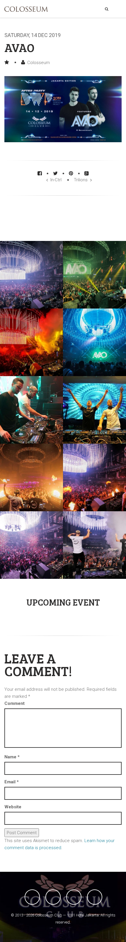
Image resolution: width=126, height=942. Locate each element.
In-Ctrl (56, 179)
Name (12, 757)
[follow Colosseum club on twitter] (53, 897)
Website (12, 806)
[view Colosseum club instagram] (94, 897)
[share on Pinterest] (71, 173)
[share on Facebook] (40, 173)
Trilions (81, 179)
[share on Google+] (86, 173)
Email (11, 782)
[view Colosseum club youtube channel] (73, 897)
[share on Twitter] (55, 173)
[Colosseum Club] (26, 9)
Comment (14, 703)
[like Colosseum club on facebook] (32, 897)
